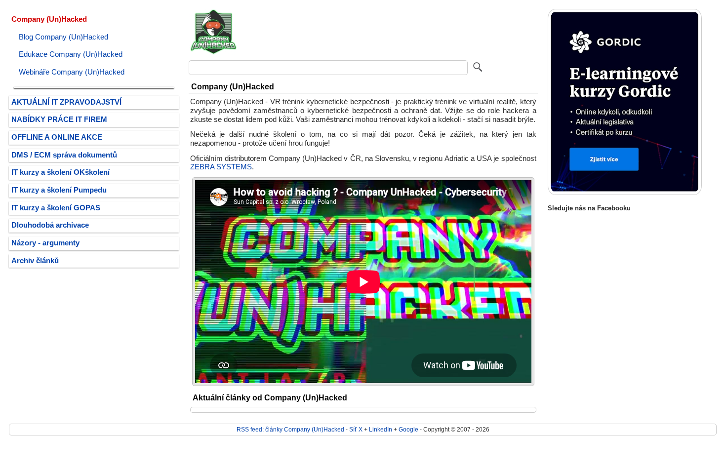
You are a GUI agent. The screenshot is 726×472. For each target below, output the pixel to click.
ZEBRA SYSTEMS (221, 167)
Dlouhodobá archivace (50, 225)
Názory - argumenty (45, 243)
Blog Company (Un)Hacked (63, 37)
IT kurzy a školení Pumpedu (59, 190)
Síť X (356, 429)
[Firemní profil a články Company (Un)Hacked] (213, 53)
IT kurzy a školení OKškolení (60, 172)
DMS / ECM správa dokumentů (64, 155)
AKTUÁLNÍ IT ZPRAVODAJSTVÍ (66, 102)
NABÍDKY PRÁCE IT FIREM (59, 119)
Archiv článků (35, 261)
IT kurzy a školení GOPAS (55, 208)
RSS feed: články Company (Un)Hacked (290, 429)
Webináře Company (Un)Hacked (71, 72)
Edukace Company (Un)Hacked (70, 54)
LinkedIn (380, 429)
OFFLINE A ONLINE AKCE (56, 137)
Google (408, 429)
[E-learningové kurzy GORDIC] (625, 193)
